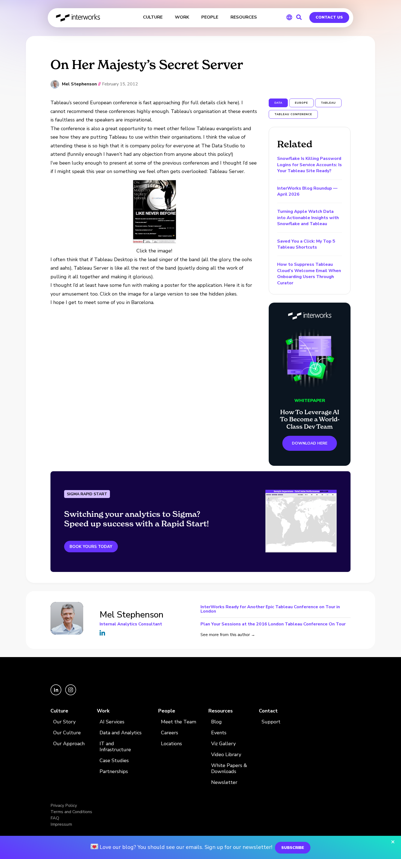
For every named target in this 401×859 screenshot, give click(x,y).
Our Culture (67, 733)
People (166, 711)
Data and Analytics (121, 733)
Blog (216, 722)
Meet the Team (178, 722)
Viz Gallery (223, 744)
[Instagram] (70, 694)
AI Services (112, 722)
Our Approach (69, 744)
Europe (301, 103)
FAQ (54, 818)
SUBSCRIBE (292, 847)
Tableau (328, 103)
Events (218, 733)
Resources (220, 711)
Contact (268, 711)
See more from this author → (227, 634)
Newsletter (224, 782)
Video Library (226, 754)
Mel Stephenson (79, 84)
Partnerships (114, 771)
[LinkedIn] (56, 694)
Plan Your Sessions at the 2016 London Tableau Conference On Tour (273, 623)
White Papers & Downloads (229, 768)
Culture (59, 711)
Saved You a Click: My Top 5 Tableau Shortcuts (306, 244)
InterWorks (78, 17)
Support (271, 722)
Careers (169, 733)
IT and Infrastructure (115, 747)
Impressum (61, 824)
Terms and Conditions (71, 812)
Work (103, 711)
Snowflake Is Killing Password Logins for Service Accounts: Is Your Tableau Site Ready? (309, 165)
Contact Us (329, 17)
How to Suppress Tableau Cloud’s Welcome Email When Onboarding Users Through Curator (309, 273)
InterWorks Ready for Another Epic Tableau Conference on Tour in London (270, 609)
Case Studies (114, 760)
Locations (171, 744)
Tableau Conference (293, 114)
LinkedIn (102, 633)
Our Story (64, 722)
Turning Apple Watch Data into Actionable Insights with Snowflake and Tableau (308, 217)
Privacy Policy (63, 806)
